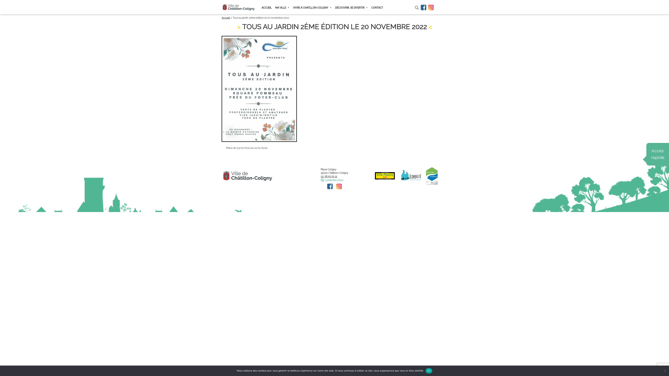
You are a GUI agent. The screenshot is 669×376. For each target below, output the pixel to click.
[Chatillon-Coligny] (239, 7)
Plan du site (361, 201)
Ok (428, 370)
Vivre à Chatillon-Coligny (310, 7)
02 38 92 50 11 (329, 176)
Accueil (267, 7)
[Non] (664, 371)
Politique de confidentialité (338, 201)
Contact (377, 7)
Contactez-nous (334, 179)
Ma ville (280, 7)
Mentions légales (311, 201)
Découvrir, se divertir (349, 7)
